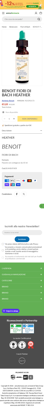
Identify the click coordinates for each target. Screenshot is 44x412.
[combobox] (22, 19)
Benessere (13, 27)
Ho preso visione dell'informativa (21, 244)
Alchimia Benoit (8, 101)
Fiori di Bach (25, 27)
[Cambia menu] (3, 13)
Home (4, 27)
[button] (41, 206)
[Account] (36, 13)
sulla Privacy (33, 244)
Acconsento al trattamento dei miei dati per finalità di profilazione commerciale (23, 257)
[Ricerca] (38, 19)
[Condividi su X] (24, 194)
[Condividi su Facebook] (17, 194)
